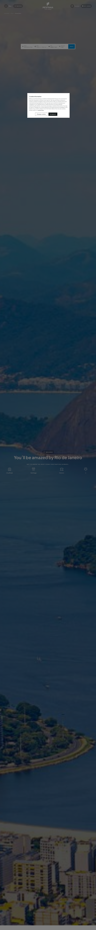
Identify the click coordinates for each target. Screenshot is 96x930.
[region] (48, 105)
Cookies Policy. (40, 110)
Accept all (53, 114)
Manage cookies (41, 114)
